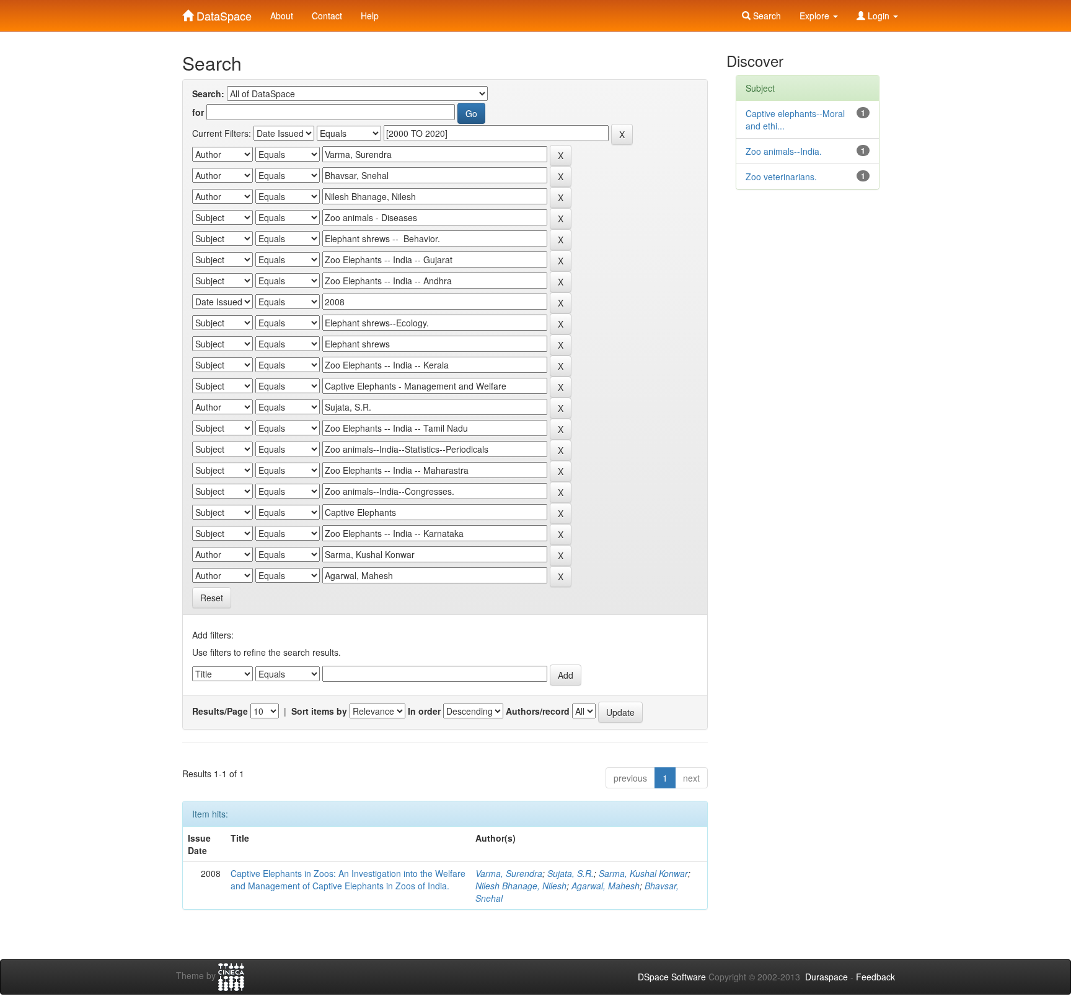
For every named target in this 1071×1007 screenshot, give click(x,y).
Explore (816, 15)
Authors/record (538, 711)
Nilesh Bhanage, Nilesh (520, 885)
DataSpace (222, 13)
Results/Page (220, 711)
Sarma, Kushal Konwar (643, 873)
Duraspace (826, 976)
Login (878, 15)
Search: (208, 93)
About (281, 15)
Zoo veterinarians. (781, 176)
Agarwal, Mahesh (605, 885)
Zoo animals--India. (784, 151)
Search (766, 15)
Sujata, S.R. (570, 873)
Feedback (875, 976)
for (198, 112)
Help (370, 15)
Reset (211, 597)
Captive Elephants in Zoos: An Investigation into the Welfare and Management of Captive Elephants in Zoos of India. (348, 879)
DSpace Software (672, 976)
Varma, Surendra (508, 873)
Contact (327, 15)
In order (424, 711)
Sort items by (319, 711)
